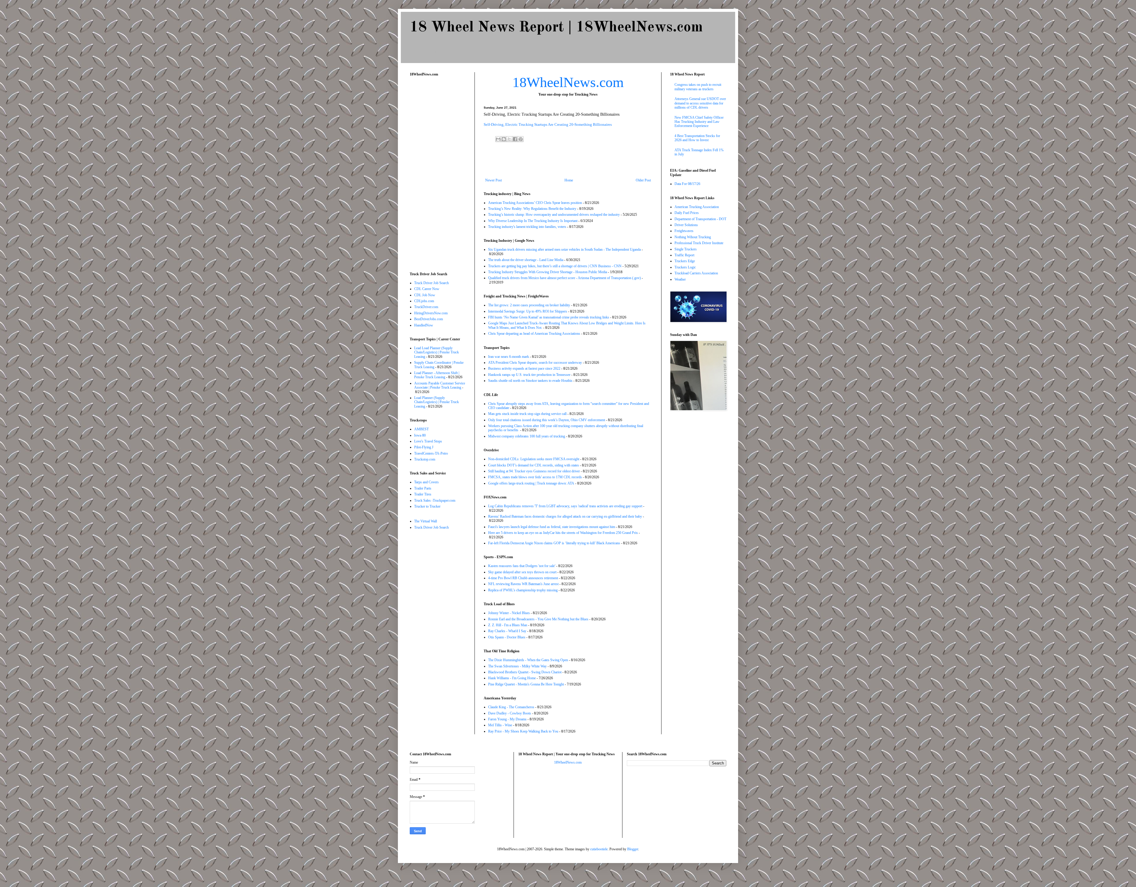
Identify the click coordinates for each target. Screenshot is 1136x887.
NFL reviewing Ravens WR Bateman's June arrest (523, 584)
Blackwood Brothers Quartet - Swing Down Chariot (524, 672)
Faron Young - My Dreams (507, 719)
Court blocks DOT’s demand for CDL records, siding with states (533, 465)
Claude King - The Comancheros (511, 707)
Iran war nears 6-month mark (508, 357)
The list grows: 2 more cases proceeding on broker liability (529, 305)
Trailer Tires (422, 494)
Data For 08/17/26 (687, 184)
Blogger (632, 849)
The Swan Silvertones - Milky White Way (517, 666)
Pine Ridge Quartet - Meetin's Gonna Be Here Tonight (526, 684)
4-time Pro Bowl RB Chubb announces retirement (523, 578)
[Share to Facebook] (515, 139)
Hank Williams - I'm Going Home (512, 678)
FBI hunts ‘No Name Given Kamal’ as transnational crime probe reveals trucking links (548, 317)
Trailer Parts (422, 488)
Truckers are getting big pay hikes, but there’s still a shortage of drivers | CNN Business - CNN (555, 266)
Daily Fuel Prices (686, 213)
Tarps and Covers (426, 482)
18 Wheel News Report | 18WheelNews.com (556, 27)
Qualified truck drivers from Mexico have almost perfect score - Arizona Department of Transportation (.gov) (564, 278)
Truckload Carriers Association (696, 273)
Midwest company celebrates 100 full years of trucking (526, 436)
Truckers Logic (685, 267)
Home (568, 180)
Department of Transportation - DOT (700, 219)
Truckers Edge (684, 261)
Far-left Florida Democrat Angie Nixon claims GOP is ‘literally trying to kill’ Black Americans (554, 543)
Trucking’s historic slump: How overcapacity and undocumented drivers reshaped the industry (554, 215)
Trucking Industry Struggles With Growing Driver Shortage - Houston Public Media (547, 272)
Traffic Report (684, 255)
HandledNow (423, 325)
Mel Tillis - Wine (500, 725)
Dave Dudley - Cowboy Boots (509, 713)
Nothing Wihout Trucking (692, 237)
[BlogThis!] (504, 139)
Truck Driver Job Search (431, 283)
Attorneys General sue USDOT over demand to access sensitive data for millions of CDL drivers (700, 103)
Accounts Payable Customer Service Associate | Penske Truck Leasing (439, 385)
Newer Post (493, 180)
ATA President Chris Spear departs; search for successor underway (535, 362)
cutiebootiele (599, 849)
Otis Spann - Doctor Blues (506, 637)
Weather (680, 279)
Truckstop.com (424, 459)
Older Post (643, 180)
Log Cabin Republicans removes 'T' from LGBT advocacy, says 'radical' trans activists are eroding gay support (565, 506)
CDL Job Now (424, 295)
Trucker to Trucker (427, 506)
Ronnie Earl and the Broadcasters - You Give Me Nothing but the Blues (538, 619)
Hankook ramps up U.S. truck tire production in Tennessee (529, 375)
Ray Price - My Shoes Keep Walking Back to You (523, 731)
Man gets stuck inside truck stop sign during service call (527, 414)
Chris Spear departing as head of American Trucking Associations (534, 333)
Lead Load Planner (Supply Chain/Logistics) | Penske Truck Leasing (436, 352)
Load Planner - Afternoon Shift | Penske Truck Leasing (436, 375)
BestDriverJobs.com (428, 319)
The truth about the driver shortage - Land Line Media (525, 260)
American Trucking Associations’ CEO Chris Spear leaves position (535, 203)
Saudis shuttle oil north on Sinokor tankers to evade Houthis (530, 381)
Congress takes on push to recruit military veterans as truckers (697, 87)
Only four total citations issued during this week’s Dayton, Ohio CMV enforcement (546, 420)
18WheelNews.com (568, 82)
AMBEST (421, 429)
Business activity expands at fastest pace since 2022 (524, 368)
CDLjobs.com (424, 301)
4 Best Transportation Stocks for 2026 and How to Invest (697, 138)
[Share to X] (509, 139)
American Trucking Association (696, 207)
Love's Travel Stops (428, 441)
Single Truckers (685, 249)
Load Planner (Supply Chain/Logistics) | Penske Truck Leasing (436, 402)
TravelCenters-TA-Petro (431, 453)
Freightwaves (683, 231)
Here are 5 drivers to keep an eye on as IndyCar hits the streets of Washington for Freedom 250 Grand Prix (563, 533)
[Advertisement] (568, 162)
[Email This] (498, 139)
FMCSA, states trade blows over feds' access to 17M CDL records (535, 477)
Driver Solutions (686, 225)
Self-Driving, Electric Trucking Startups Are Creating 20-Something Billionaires (548, 124)
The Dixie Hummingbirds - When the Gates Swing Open (528, 660)
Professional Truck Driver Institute (698, 243)
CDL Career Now (426, 289)
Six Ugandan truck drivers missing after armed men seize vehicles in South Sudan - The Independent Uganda (564, 249)
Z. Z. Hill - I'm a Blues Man (507, 625)
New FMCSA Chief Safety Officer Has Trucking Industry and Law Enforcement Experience (699, 121)
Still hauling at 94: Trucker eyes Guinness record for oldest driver (534, 471)
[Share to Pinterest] (521, 139)
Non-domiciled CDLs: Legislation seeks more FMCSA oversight (533, 459)
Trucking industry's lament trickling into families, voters (527, 227)
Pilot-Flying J (423, 447)
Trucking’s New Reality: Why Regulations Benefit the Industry (532, 209)
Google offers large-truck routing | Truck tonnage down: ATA (531, 483)
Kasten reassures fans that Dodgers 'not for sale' (521, 566)
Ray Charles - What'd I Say (507, 631)
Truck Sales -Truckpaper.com (434, 500)
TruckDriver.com (426, 307)
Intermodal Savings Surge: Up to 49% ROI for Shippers (527, 311)
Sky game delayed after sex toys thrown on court (522, 572)
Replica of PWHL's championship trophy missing (523, 590)
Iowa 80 (420, 435)
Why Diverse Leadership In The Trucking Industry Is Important (532, 221)
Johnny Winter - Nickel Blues (509, 613)
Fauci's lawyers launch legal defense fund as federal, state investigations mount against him (551, 527)
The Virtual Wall (425, 521)
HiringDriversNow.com (431, 313)
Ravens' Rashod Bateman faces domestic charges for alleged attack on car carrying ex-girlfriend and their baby (565, 516)
